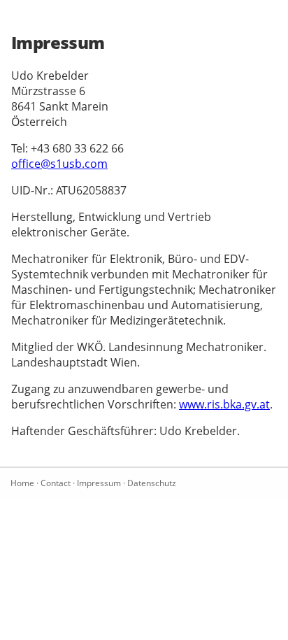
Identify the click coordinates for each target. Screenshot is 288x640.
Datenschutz (151, 483)
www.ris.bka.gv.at (224, 404)
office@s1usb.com (59, 163)
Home (22, 483)
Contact (56, 483)
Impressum (99, 483)
